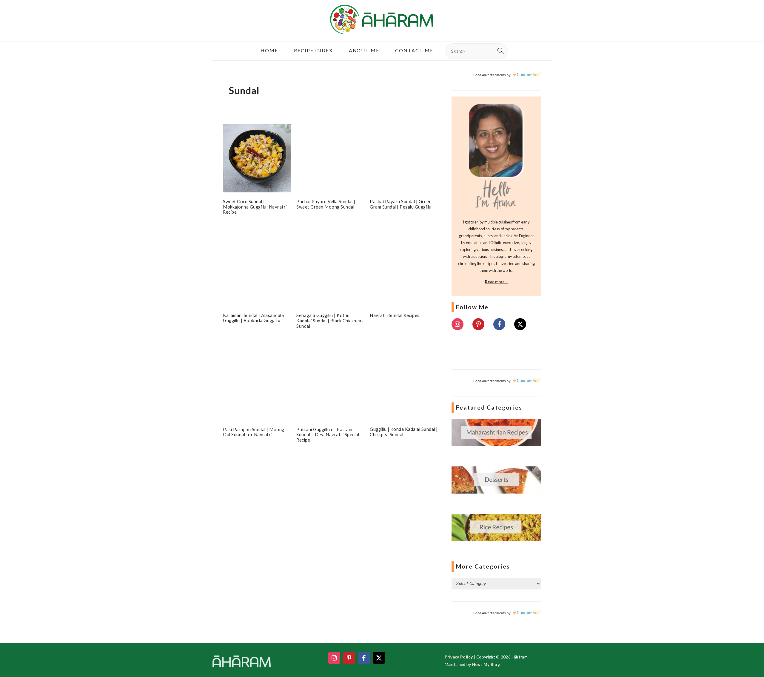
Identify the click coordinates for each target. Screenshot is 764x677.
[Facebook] (499, 324)
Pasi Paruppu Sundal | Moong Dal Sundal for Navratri (253, 432)
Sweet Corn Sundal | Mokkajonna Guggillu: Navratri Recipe (255, 207)
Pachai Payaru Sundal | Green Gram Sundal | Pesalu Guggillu (401, 204)
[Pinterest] (478, 324)
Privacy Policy (459, 657)
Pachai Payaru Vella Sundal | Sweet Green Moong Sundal (325, 204)
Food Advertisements (489, 75)
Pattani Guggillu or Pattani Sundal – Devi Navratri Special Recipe (327, 434)
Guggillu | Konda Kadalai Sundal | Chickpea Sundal (404, 431)
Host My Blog (486, 664)
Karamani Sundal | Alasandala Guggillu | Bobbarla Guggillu (253, 318)
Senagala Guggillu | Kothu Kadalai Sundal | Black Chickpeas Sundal (329, 320)
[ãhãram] (382, 28)
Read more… (496, 281)
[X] (520, 324)
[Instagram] (457, 324)
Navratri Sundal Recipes (395, 315)
